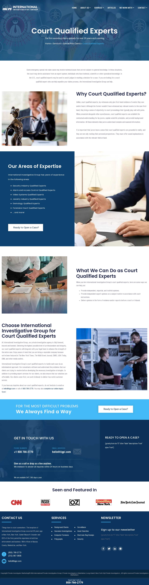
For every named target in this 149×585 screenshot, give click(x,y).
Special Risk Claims (72, 43)
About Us (84, 8)
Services (98, 8)
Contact (142, 8)
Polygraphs (58, 539)
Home (74, 8)
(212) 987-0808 (14, 556)
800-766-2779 (74, 581)
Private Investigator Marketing (18, 573)
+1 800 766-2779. (27, 389)
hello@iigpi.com (9, 389)
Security (80, 539)
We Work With (125, 8)
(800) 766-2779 (14, 553)
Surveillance (81, 527)
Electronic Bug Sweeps (85, 535)
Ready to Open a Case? (26, 227)
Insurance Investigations (63, 531)
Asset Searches (83, 531)
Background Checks (61, 527)
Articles (112, 8)
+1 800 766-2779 (23, 450)
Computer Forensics (61, 535)
